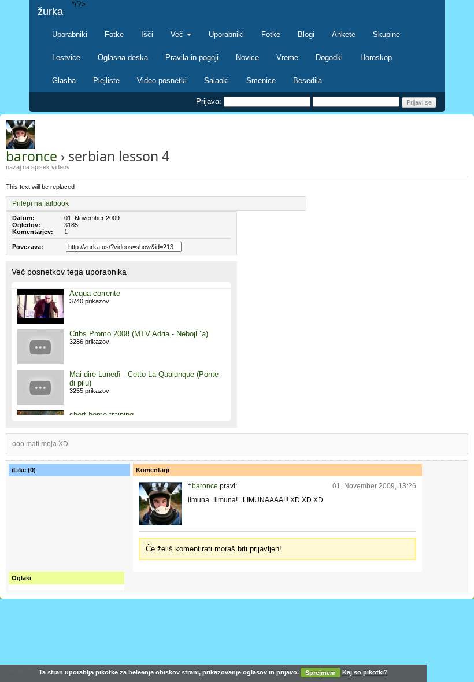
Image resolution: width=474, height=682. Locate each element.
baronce (31, 156)
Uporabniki (69, 34)
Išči (147, 34)
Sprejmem (320, 672)
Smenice (261, 80)
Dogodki (329, 57)
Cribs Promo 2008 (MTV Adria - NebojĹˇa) (138, 333)
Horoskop (376, 57)
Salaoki (216, 80)
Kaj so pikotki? (365, 672)
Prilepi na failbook (40, 203)
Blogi (306, 34)
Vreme (287, 57)
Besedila (307, 80)
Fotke (114, 34)
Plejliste (106, 80)
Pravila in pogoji (192, 57)
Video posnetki (162, 80)
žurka (50, 11)
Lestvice (66, 57)
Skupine (386, 34)
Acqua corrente (94, 293)
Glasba (64, 80)
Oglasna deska (123, 57)
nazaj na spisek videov (38, 167)
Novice (247, 57)
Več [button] (178, 34)
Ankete (344, 34)
